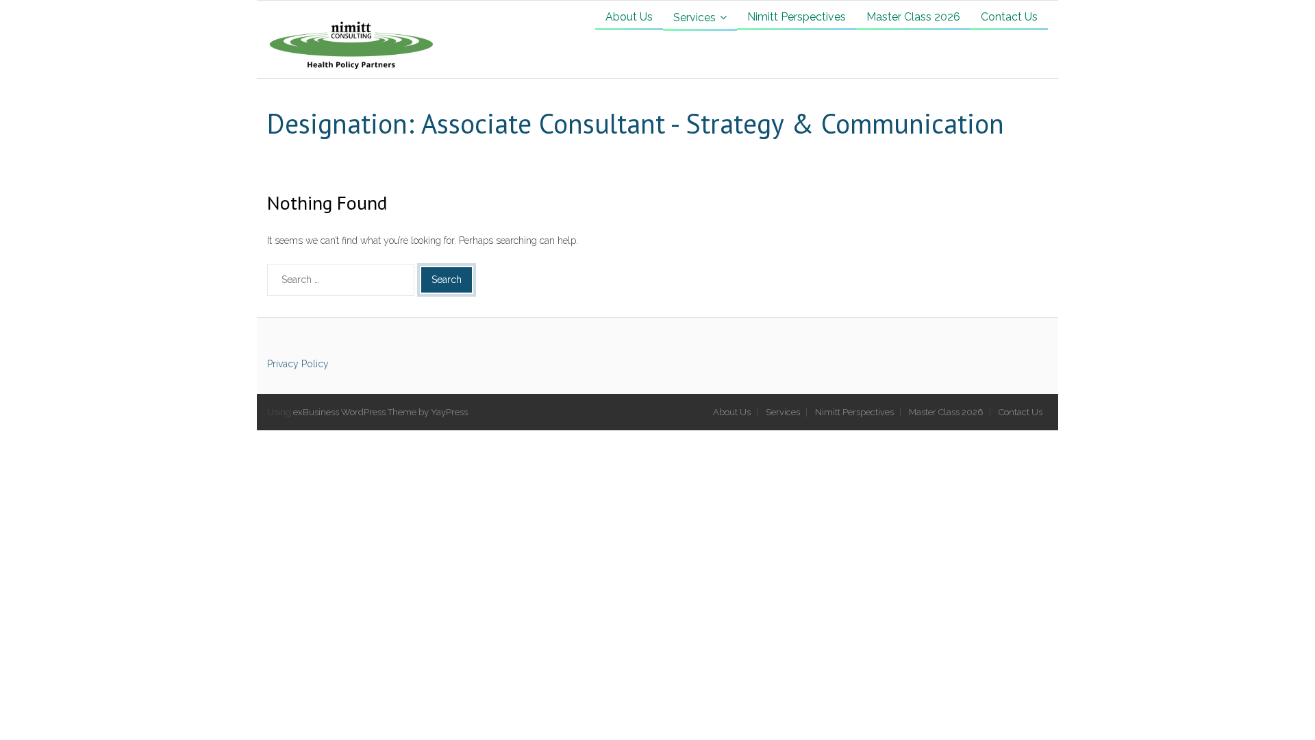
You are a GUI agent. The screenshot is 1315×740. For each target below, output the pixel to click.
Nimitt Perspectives (854, 412)
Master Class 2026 (946, 412)
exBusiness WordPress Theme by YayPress (380, 412)
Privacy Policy (298, 363)
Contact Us (1020, 412)
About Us (732, 412)
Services (783, 412)
